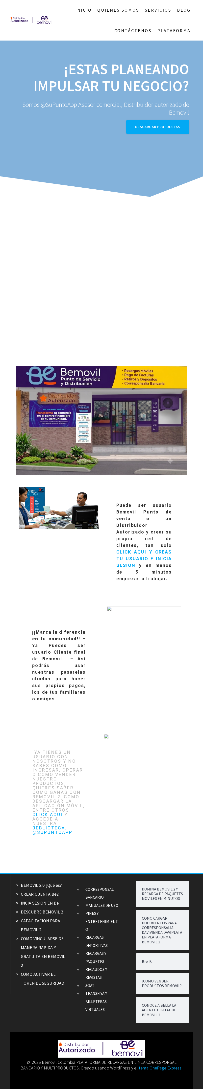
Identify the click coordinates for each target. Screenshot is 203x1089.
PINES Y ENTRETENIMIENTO (101, 921)
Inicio (83, 10)
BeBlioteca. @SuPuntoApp (52, 830)
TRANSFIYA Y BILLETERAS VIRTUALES (96, 1001)
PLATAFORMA (174, 30)
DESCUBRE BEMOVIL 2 (42, 912)
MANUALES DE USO (101, 905)
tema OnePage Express (160, 1068)
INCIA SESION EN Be (40, 903)
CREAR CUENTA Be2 (40, 894)
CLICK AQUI (48, 814)
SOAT (90, 985)
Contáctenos (133, 30)
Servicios (158, 10)
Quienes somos (118, 10)
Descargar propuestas (157, 127)
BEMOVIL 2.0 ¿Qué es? (41, 885)
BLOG (184, 10)
